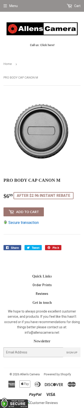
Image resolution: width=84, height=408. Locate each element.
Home (8, 64)
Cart (77, 6)
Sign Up (71, 352)
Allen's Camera (30, 374)
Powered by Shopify (57, 374)
